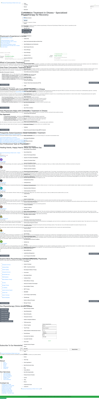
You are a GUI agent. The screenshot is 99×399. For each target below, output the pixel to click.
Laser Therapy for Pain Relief (29, 255)
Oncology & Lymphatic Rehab (30, 132)
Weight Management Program (29, 247)
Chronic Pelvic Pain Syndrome (30, 113)
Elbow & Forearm (27, 69)
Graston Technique (27, 264)
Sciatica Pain (26, 38)
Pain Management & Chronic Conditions (32, 239)
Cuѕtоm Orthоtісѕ (27, 228)
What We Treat (26, 28)
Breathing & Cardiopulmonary (30, 185)
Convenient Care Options (29, 336)
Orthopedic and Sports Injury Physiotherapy (32, 219)
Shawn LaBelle (3, 161)
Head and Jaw (26, 116)
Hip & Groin (26, 99)
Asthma (25, 196)
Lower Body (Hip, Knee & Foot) (30, 74)
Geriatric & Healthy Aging (29, 199)
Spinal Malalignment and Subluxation (31, 44)
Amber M (2, 232)
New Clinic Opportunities (29, 372)
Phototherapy (26, 297)
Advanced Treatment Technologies (30, 283)
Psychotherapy (27, 333)
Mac (1, 197)
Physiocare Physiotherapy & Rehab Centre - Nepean (10, 152)
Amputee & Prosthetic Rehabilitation (31, 157)
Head (25, 118)
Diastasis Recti (27, 60)
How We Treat (26, 209)
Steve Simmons (3, 182)
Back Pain (26, 33)
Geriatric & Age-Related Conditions (30, 201)
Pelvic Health (26, 110)
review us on (2, 156)
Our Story (26, 348)
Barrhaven (26, 9)
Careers (25, 377)
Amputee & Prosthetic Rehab (29, 160)
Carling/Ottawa (27, 12)
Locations (26, 4)
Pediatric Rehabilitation (28, 204)
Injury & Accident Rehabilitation (30, 211)
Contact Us (26, 386)
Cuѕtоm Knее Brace (28, 225)
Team (25, 351)
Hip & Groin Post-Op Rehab (29, 102)
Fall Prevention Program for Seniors (31, 222)
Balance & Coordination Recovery (30, 121)
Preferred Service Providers (29, 374)
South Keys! (95, 0)
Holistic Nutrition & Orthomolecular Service (32, 330)
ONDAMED (26, 291)
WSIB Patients (26, 217)
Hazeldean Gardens (28, 17)
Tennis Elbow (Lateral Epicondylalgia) (31, 71)
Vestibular (26, 127)
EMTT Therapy (27, 289)
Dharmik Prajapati (3, 243)
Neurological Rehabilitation (29, 138)
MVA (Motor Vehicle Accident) (29, 214)
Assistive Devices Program (29, 344)
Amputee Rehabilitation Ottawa (30, 163)
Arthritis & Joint (27, 174)
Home (25, 3)
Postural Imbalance (27, 35)
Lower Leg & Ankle (27, 77)
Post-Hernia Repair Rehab (29, 63)
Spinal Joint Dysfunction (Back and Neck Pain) (33, 41)
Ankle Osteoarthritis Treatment (30, 91)
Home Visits (26, 341)
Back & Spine (26, 30)
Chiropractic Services (28, 316)
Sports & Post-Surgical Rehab (30, 154)
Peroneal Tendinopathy (28, 80)
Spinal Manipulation (28, 311)
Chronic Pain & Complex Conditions (31, 171)
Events (25, 356)
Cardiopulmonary (27, 182)
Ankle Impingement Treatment (30, 88)
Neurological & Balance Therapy (30, 269)
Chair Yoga (26, 359)
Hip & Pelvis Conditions (28, 107)
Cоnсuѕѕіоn (26, 272)
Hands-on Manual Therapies (29, 300)
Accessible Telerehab (28, 338)
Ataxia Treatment (27, 143)
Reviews (25, 354)
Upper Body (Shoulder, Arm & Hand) (31, 66)
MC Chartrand (3, 190)
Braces (25, 381)
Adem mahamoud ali (4, 218)
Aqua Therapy (26, 233)
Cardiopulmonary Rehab (28, 179)
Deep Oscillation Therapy (29, 286)
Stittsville (25, 20)
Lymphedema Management (29, 253)
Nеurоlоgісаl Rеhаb (28, 275)
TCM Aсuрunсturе (27, 322)
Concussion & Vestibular (29, 124)
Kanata (25, 23)
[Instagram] (7, 357)
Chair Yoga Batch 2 (27, 362)
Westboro (26, 15)
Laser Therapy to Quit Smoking (30, 294)
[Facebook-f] (1, 357)
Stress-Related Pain (28, 152)
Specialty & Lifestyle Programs (30, 146)
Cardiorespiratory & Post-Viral (30, 190)
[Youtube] (4, 357)
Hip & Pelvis (26, 105)
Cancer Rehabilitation (28, 135)
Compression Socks (28, 384)
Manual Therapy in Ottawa (29, 308)
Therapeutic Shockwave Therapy (30, 258)
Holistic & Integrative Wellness (30, 319)
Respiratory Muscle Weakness (30, 188)
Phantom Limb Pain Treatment (30, 168)
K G (0, 168)
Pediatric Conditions (28, 207)
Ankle (25, 85)
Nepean (25, 6)
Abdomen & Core (27, 55)
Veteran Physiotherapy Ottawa (30, 236)
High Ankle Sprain (27, 96)
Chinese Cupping (27, 325)
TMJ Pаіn (25, 244)
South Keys (26, 26)
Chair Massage (27, 305)
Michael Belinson (3, 208)
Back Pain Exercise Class (29, 365)
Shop (25, 379)
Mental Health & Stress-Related (30, 149)
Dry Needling (26, 261)
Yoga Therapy (26, 327)
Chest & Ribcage (27, 49)
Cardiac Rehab (27, 193)
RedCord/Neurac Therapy (29, 280)
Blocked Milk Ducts (27, 250)
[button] (4, 85)
